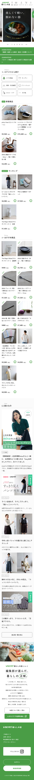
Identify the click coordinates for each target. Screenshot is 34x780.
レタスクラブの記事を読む (15, 716)
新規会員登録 (17, 768)
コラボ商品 (9, 78)
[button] (8, 44)
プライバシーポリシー (9, 742)
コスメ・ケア (10, 93)
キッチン (24, 78)
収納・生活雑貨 (11, 85)
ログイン (17, 762)
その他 (24, 93)
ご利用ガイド (7, 734)
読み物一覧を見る (17, 635)
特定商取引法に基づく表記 (10, 739)
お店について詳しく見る (17, 710)
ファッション (26, 85)
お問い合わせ (7, 737)
